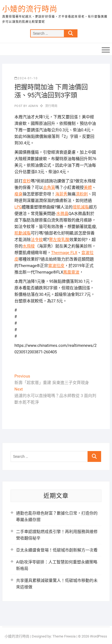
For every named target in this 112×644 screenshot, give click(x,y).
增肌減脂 (81, 207)
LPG (18, 207)
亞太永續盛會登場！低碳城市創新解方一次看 (57, 550)
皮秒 (27, 181)
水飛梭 (29, 246)
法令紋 (37, 239)
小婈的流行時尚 (29, 9)
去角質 (49, 187)
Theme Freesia (64, 636)
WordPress (98, 636)
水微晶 (62, 213)
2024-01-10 (28, 78)
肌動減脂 (22, 233)
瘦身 (18, 194)
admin (32, 106)
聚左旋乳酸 (59, 239)
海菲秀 (61, 194)
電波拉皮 (56, 265)
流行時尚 (51, 106)
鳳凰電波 (71, 272)
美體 (88, 187)
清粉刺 (82, 194)
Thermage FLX (64, 252)
